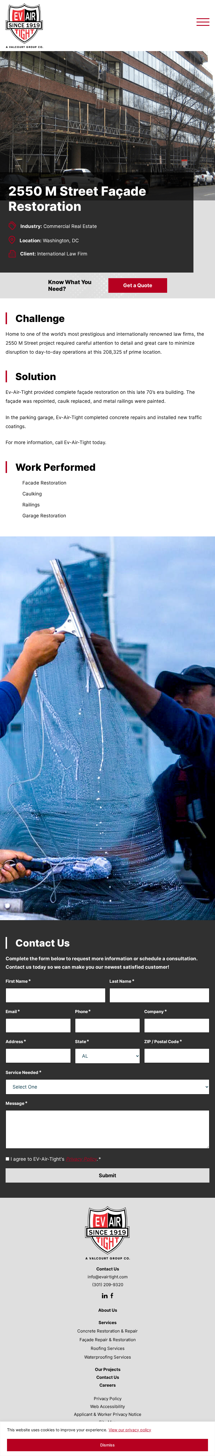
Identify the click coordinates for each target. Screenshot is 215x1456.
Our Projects (107, 1369)
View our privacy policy (130, 1429)
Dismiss (107, 1445)
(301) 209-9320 (107, 1284)
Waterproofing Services (107, 1357)
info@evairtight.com (108, 1276)
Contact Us (107, 1377)
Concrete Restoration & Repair (107, 1331)
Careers (107, 1385)
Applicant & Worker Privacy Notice (107, 1414)
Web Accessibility (107, 1406)
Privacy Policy (107, 1398)
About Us (107, 1310)
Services (107, 1322)
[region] (107, 1438)
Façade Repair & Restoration (108, 1339)
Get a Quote (137, 285)
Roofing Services (108, 1348)
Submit (107, 1175)
